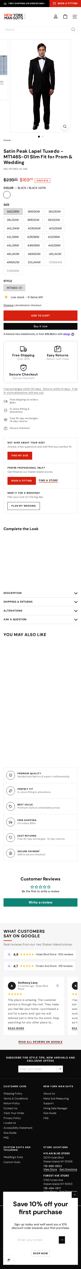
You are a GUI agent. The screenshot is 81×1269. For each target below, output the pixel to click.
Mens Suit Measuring (56, 1098)
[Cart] (65, 17)
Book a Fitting (21, 480)
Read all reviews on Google (40, 1042)
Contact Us (10, 1108)
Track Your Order (14, 1113)
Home (7, 140)
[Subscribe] (62, 1239)
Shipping (9, 305)
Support (48, 1103)
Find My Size (19, 455)
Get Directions (68, 1169)
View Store (50, 1169)
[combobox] (40, 29)
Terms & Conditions (16, 1098)
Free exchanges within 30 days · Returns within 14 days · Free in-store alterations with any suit (40, 391)
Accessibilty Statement (18, 1128)
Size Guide (10, 1133)
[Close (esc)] (75, 1195)
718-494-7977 (52, 1188)
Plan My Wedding (23, 505)
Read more (16, 1028)
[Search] (73, 29)
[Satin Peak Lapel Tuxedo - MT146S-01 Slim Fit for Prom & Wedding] (40, 551)
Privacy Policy (12, 1118)
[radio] (40, 569)
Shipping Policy (13, 1093)
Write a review (40, 902)
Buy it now (41, 326)
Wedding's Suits (13, 1157)
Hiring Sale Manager (55, 1108)
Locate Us (10, 1123)
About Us (49, 1093)
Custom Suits (12, 1162)
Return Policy (12, 1103)
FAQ (6, 1137)
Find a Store (48, 480)
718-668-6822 (52, 1166)
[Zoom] (65, 126)
